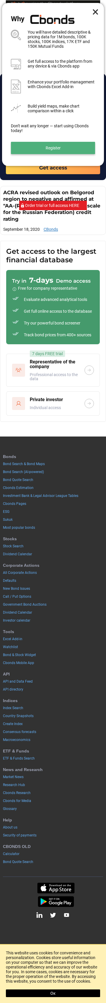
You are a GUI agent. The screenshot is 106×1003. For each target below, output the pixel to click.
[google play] (56, 901)
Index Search (13, 708)
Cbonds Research (17, 793)
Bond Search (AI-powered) (23, 472)
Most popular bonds (19, 528)
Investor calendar (16, 620)
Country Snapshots (18, 716)
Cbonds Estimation (18, 488)
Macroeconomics (16, 740)
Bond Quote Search (18, 480)
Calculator (11, 854)
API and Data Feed (18, 681)
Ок (53, 993)
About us (10, 827)
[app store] (56, 888)
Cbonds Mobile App (18, 663)
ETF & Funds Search (19, 758)
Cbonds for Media (17, 801)
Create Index (13, 724)
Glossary (10, 809)
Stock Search (13, 546)
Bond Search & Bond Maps (24, 464)
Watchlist (10, 647)
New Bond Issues (16, 589)
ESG (6, 512)
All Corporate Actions (20, 573)
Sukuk (8, 520)
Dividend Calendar (17, 554)
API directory (13, 689)
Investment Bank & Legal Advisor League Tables (40, 496)
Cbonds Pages (14, 504)
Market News (13, 777)
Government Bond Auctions (25, 604)
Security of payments (20, 835)
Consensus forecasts (19, 732)
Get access (53, 167)
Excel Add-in (12, 639)
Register (53, 148)
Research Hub (14, 785)
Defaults (9, 581)
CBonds (51, 229)
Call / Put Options (17, 596)
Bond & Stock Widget (19, 655)
